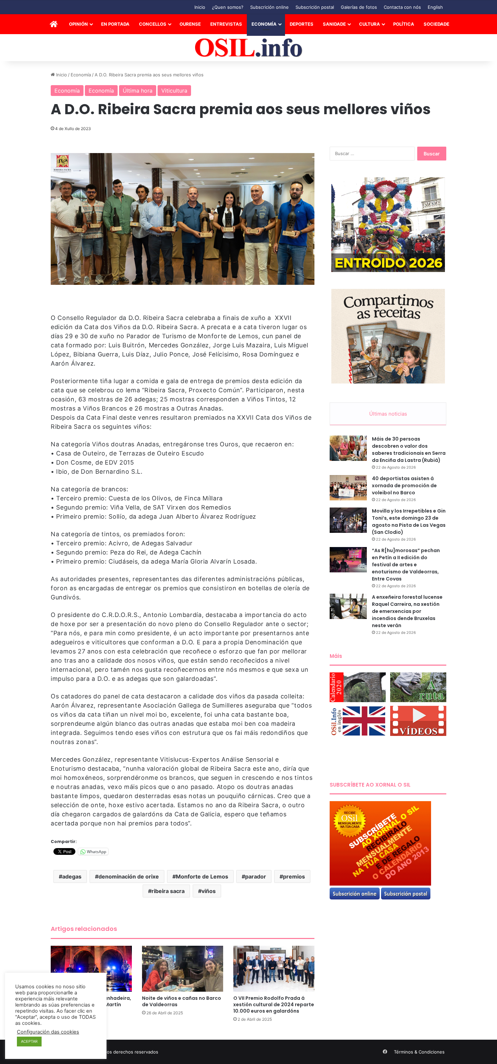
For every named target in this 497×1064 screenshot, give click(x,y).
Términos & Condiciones (419, 1052)
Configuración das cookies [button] (48, 1032)
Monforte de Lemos (202, 876)
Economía (264, 24)
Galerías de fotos (359, 7)
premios (294, 876)
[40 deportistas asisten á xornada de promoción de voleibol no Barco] (348, 487)
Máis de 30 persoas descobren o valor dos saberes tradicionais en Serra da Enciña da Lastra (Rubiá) (409, 450)
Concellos (152, 24)
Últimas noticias (388, 414)
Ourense (190, 24)
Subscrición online (269, 7)
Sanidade (334, 24)
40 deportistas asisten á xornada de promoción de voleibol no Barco (404, 485)
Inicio (199, 7)
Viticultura (174, 90)
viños (209, 891)
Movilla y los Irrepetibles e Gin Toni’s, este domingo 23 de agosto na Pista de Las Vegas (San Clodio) (409, 522)
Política (403, 24)
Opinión (78, 24)
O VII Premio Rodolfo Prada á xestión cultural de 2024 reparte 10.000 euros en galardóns (273, 1004)
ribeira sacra (168, 891)
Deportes (301, 24)
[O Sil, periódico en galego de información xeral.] (248, 48)
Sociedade (436, 24)
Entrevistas (226, 24)
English (435, 7)
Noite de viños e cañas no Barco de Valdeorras (181, 1001)
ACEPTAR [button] (29, 1041)
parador (255, 876)
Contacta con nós (402, 7)
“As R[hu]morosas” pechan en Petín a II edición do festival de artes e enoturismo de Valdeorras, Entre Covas (406, 564)
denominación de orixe (128, 876)
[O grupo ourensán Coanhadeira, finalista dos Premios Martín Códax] (91, 968)
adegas (71, 876)
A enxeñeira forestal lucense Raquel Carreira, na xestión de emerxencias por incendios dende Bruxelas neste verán (407, 611)
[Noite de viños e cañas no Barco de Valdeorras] (182, 968)
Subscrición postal (314, 7)
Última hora (137, 90)
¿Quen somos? (227, 7)
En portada (115, 24)
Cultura (369, 24)
